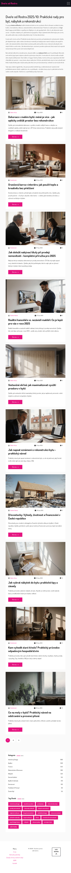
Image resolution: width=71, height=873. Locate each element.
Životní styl (11, 791)
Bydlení (10, 763)
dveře (37, 817)
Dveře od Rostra (9, 3)
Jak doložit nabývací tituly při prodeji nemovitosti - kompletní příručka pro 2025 (32, 254)
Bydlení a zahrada (13, 780)
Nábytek (10, 773)
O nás (14, 852)
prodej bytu (40, 804)
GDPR (14, 860)
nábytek (26, 822)
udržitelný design (42, 813)
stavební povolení (28, 804)
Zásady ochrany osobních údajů (14, 857)
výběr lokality (13, 827)
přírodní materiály (15, 817)
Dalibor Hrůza (13, 112)
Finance (10, 766)
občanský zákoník (29, 808)
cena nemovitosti (56, 813)
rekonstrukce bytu (53, 804)
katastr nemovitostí (43, 808)
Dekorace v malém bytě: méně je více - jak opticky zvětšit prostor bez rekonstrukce (31, 118)
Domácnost (11, 784)
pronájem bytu (48, 822)
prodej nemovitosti (15, 808)
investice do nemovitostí (49, 817)
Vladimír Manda (14, 315)
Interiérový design (13, 759)
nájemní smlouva (14, 813)
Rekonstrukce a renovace (15, 770)
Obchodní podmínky (14, 855)
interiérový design (15, 804)
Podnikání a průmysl (13, 788)
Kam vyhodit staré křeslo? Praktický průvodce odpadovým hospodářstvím (34, 649)
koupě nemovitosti (28, 813)
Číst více (14, 137)
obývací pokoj (36, 822)
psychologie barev (15, 822)
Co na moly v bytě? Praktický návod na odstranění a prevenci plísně (29, 714)
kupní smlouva (28, 817)
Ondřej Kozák (13, 180)
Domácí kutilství (12, 777)
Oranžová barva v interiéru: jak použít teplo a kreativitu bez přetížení (33, 186)
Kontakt (15, 863)
